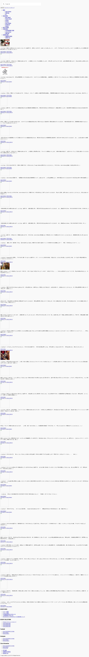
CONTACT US (7, 37)
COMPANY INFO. (6, 35)
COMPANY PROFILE (8, 36)
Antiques (7, 20)
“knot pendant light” (7, 623)
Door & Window (8, 23)
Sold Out (7, 26)
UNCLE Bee (7, 13)
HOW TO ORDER (6, 27)
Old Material (7, 24)
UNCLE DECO (9, 52)
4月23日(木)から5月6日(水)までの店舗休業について (14, 616)
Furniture (7, 21)
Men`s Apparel (8, 17)
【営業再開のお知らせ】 (8, 615)
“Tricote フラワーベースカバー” (9, 621)
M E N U (2, 7)
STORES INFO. (5, 29)
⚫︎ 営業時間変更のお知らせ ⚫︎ (9, 614)
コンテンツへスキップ (9, 7)
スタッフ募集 (6, 611)
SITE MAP (5, 650)
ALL (6, 14)
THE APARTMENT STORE (9, 30)
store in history (8, 11)
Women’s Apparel (8, 19)
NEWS (4, 10)
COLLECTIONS (5, 16)
